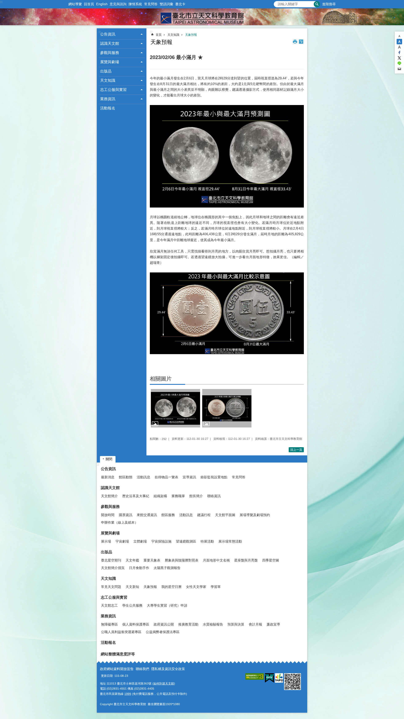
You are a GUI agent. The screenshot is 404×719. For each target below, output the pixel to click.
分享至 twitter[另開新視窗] (399, 58)
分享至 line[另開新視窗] (399, 63)
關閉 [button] (109, 459)
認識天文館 (110, 488)
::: (1, 2)
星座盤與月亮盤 (246, 560)
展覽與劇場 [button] (109, 62)
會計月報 (255, 624)
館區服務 (168, 515)
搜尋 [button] (317, 4)
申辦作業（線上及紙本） (119, 522)
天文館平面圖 (225, 515)
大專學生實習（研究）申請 (167, 605)
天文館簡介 (109, 496)
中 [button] (399, 41)
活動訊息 (143, 477)
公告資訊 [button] (107, 34)
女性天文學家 (196, 587)
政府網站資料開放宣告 (117, 669)
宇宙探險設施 (161, 541)
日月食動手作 (139, 568)
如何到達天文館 (163, 683)
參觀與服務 (110, 507)
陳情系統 (135, 4)
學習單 (216, 587)
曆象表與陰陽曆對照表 (181, 560)
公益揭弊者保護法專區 (162, 632)
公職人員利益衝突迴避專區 (121, 632)
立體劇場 (140, 541)
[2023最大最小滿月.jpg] (175, 408)
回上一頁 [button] (296, 449)
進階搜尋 (329, 4)
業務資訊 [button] (107, 99)
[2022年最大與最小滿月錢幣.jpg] (226, 408)
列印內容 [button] (295, 41)
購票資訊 (125, 515)
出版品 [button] (106, 71)
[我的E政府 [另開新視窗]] (269, 678)
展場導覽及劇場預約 (255, 515)
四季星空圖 (270, 560)
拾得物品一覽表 (166, 477)
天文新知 (132, 587)
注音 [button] (301, 41)
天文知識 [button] (107, 80)
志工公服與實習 (114, 597)
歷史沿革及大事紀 (135, 496)
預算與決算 (235, 624)
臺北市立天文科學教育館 (202, 16)
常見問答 (151, 4)
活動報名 (107, 108)
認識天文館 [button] (109, 43)
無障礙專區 (109, 624)
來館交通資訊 (147, 515)
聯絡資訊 (214, 496)
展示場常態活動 (230, 541)
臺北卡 (180, 4)
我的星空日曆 (171, 587)
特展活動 (207, 541)
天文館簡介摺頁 (113, 568)
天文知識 (173, 34)
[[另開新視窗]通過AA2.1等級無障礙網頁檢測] (254, 676)
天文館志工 (109, 605)
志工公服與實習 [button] (113, 90)
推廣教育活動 (188, 624)
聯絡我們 (142, 669)
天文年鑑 (132, 560)
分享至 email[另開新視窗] (399, 69)
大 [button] (399, 47)
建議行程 (204, 515)
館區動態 (125, 477)
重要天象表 (152, 560)
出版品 (106, 552)
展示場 (106, 541)
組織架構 (160, 496)
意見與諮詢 (118, 4)
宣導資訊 (189, 477)
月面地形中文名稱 (216, 560)
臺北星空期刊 (111, 560)
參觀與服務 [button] (109, 53)
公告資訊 (108, 469)
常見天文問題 (111, 587)
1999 (127, 693)
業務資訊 (108, 616)
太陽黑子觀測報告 (167, 568)
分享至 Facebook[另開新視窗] (399, 52)
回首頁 (89, 4)
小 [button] (399, 36)
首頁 (159, 34)
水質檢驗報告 (213, 624)
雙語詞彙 (166, 4)
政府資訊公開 (164, 624)
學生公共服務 (132, 605)
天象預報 (191, 34)
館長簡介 (196, 496)
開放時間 (107, 515)
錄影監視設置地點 (214, 477)
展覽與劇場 (110, 533)
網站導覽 (75, 4)
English (102, 4)
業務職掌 (178, 496)
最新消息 (107, 477)
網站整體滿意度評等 (118, 654)
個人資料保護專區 (135, 624)
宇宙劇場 (122, 541)
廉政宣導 (273, 624)
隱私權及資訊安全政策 (168, 669)
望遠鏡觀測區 (186, 541)
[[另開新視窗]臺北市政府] (279, 678)
